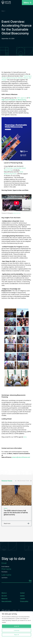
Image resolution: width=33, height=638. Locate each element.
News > (3, 11)
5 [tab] (23, 480)
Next (30, 481)
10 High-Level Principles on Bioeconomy (16, 99)
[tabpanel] (16, 505)
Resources (5, 598)
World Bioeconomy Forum (13, 173)
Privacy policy (24, 601)
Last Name (4, 577)
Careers (22, 595)
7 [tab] (25, 480)
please (14, 213)
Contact (22, 593)
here (25, 437)
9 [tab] (28, 480)
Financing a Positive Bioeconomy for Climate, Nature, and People (16, 78)
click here (18, 213)
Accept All (16, 626)
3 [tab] (20, 480)
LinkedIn (22, 598)
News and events (6, 601)
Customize (16, 630)
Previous (16, 481)
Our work (4, 595)
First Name (4, 572)
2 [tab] (19, 480)
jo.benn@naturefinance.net (21, 457)
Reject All (16, 634)
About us (4, 593)
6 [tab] (24, 480)
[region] (16, 624)
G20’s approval (21, 98)
